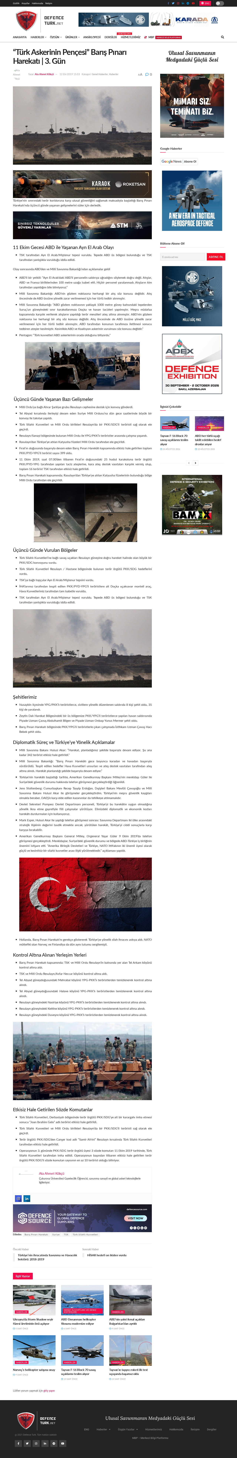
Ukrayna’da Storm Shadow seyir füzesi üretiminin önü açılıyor (33, 1321)
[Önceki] (189, 463)
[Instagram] (18, 1198)
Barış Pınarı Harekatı (36, 1234)
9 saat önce (117, 1328)
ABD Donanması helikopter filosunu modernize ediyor (78, 1321)
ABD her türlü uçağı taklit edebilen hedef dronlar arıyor (208, 440)
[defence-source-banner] (82, 1218)
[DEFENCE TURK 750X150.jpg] (82, 225)
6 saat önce (69, 1328)
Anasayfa (20, 37)
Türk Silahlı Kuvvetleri (85, 1234)
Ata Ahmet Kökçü (44, 74)
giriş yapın (49, 1390)
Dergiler (111, 36)
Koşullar (26, 3)
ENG (206, 3)
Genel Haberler (100, 74)
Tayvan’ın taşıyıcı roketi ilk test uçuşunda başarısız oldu (128, 1372)
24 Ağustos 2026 (171, 449)
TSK (66, 1234)
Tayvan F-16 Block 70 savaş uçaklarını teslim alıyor (78, 1372)
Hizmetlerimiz (130, 37)
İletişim (48, 3)
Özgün (54, 37)
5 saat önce (21, 1328)
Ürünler (71, 37)
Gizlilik (16, 3)
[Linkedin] (27, 1198)
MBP (164, 37)
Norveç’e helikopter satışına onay (34, 1370)
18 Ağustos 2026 (206, 449)
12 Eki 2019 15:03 (70, 74)
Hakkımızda (37, 3)
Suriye (56, 1234)
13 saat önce (70, 1379)
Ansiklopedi (92, 37)
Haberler (37, 37)
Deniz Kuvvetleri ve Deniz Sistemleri (80, 1311)
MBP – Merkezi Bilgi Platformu (150, 1437)
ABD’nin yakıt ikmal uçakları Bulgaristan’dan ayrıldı (127, 1321)
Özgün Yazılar (126, 1429)
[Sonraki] (195, 463)
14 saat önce (118, 1379)
